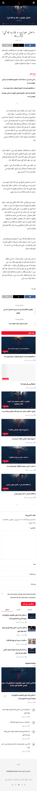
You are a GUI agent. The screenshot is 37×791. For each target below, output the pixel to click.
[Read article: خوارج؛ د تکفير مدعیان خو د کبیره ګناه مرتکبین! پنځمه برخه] (18, 400)
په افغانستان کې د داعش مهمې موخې (25, 493)
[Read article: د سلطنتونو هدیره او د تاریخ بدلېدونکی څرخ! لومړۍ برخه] (18, 345)
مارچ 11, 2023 (29, 387)
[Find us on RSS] (12, 785)
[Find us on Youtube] (19, 785)
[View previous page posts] (20, 103)
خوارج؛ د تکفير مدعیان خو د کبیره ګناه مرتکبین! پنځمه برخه (19, 411)
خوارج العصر (5, 379)
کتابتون (18, 764)
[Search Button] (3, 3)
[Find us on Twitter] (22, 785)
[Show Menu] (34, 3)
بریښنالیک (32, 574)
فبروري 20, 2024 (29, 497)
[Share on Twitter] (18, 45)
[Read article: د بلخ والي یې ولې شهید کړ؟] (18, 372)
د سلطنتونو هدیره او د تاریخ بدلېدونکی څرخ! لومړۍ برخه (20, 356)
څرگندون (32, 528)
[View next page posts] (16, 103)
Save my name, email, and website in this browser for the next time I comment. (21, 596)
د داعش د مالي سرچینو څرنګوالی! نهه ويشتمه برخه (21, 466)
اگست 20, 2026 (29, 360)
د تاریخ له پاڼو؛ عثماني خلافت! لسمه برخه (24, 438)
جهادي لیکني (5, 351)
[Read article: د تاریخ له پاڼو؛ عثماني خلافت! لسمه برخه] (18, 427)
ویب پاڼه (33, 584)
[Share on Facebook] (30, 45)
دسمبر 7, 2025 (29, 470)
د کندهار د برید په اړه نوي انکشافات (16, 640)
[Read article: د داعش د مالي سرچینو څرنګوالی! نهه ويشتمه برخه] (18, 455)
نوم (34, 564)
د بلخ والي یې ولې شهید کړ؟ (28, 383)
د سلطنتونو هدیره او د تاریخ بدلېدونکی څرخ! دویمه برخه (19, 88)
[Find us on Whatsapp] (15, 785)
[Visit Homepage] (18, 3)
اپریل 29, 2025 (29, 415)
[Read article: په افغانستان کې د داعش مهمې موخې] (18, 482)
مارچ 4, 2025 (30, 442)
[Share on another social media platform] (7, 45)
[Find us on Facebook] (24, 785)
